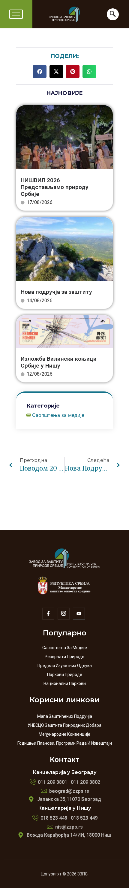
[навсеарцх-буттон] (113, 14)
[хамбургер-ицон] (16, 14)
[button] (39, 71)
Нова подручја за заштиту (56, 291)
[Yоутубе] (79, 614)
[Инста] (64, 614)
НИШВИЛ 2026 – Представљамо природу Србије (54, 187)
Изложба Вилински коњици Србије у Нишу (59, 362)
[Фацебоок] (48, 614)
